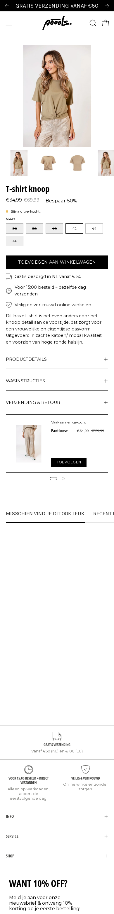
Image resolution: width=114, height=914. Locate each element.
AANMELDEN (30, 476)
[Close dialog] (106, 421)
